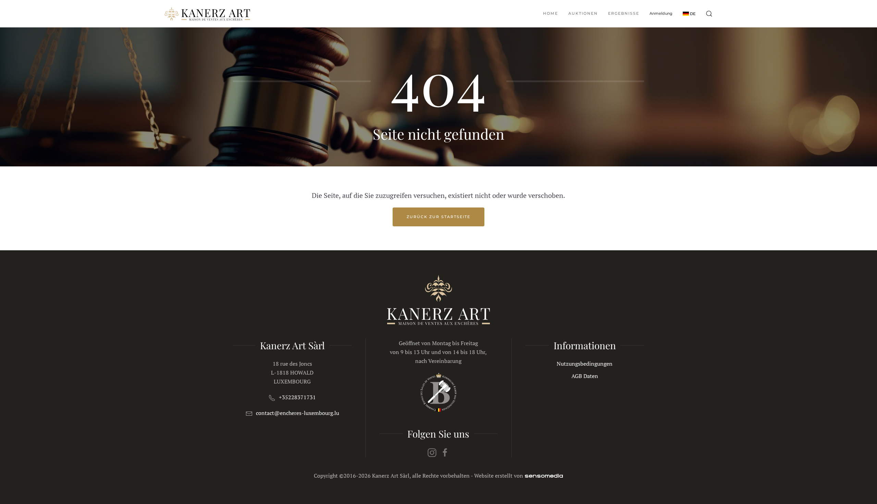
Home (550, 13)
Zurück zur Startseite (438, 216)
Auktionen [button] (583, 13)
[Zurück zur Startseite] (207, 13)
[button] (689, 13)
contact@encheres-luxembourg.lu (297, 413)
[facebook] (445, 452)
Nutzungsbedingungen (585, 363)
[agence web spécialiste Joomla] (543, 475)
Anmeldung (661, 13)
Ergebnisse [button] (623, 13)
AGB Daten (584, 376)
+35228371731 (297, 397)
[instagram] (432, 452)
